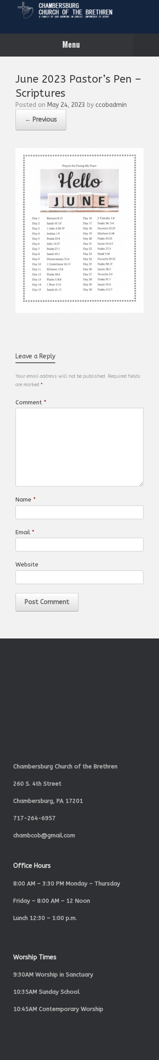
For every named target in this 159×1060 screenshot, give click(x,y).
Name (25, 499)
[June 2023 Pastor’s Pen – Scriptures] (79, 311)
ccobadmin (111, 105)
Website (26, 564)
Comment (30, 402)
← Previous (41, 119)
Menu (71, 44)
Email (24, 532)
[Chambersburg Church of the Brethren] (79, 10)
